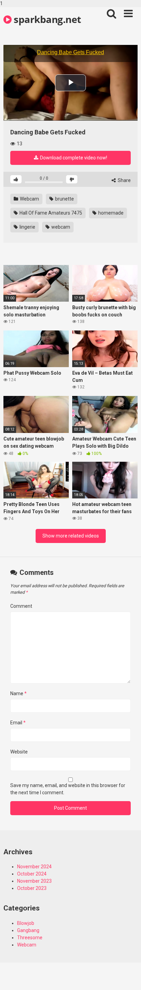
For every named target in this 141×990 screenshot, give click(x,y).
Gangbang (28, 930)
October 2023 (32, 888)
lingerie (26, 227)
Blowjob (25, 923)
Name (18, 693)
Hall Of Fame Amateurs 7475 (50, 213)
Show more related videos (70, 536)
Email (18, 722)
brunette (64, 199)
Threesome (29, 937)
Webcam (29, 199)
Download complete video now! (73, 157)
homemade (110, 213)
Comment (21, 606)
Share (124, 180)
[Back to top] (128, 977)
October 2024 (32, 874)
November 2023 (34, 881)
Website (19, 751)
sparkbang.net (46, 19)
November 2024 (34, 866)
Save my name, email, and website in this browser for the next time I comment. (67, 789)
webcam (60, 227)
